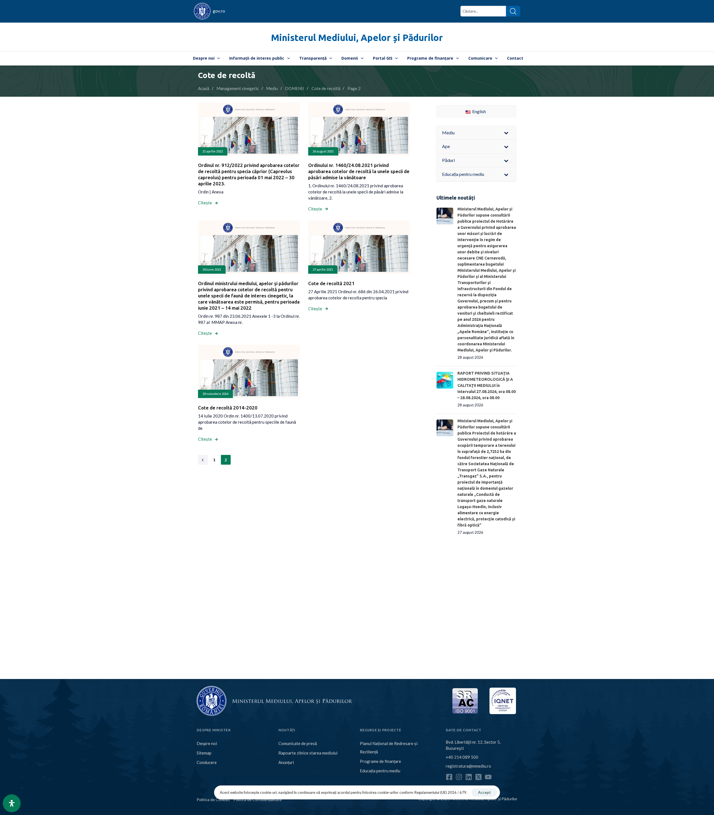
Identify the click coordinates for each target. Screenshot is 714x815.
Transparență (313, 58)
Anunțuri (286, 762)
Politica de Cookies (213, 799)
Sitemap (204, 752)
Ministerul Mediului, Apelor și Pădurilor (357, 37)
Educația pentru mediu (380, 770)
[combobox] (483, 11)
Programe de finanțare (430, 58)
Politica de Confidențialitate (257, 799)
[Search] (513, 11)
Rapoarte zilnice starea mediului (307, 752)
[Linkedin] (468, 776)
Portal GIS (382, 58)
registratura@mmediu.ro (468, 765)
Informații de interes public (256, 58)
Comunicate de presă (297, 743)
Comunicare (480, 58)
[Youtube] (488, 776)
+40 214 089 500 (462, 757)
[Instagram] (458, 776)
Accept (484, 792)
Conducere (207, 762)
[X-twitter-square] (478, 776)
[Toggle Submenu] (506, 133)
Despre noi (203, 58)
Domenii (349, 58)
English (478, 111)
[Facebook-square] (449, 776)
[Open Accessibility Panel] (12, 803)
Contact (515, 58)
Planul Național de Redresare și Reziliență (389, 747)
